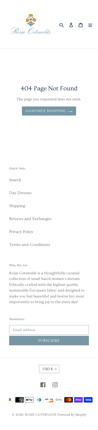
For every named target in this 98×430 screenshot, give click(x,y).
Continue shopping (46, 111)
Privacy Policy (21, 231)
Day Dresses (20, 192)
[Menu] (90, 24)
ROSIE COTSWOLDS (40, 415)
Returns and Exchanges (30, 218)
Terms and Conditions (29, 244)
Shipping (17, 205)
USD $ (48, 369)
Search (15, 180)
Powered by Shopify (71, 415)
